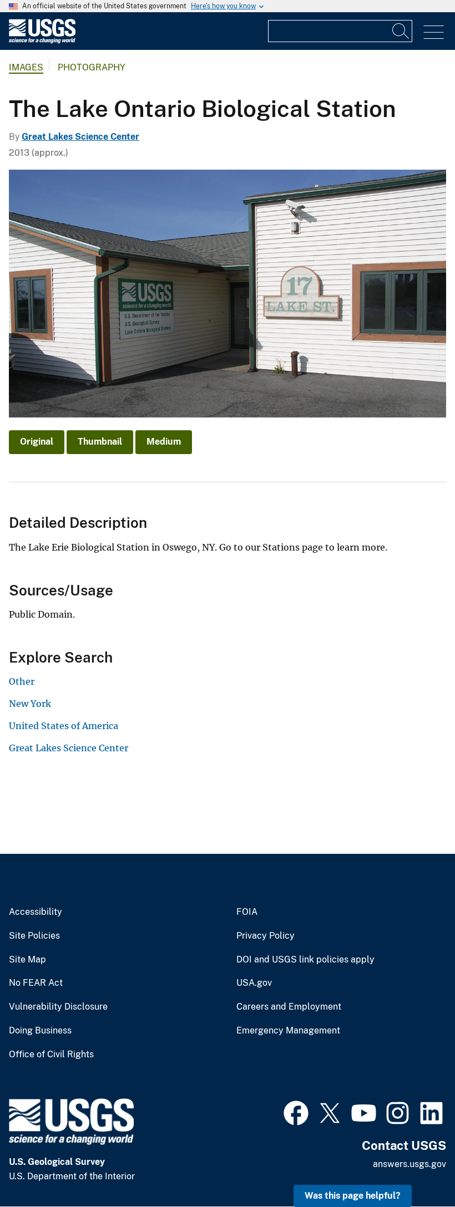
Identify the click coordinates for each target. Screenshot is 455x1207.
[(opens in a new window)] (296, 1111)
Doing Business (40, 1031)
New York (30, 703)
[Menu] (433, 32)
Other (21, 681)
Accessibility (35, 912)
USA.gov (254, 983)
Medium (163, 441)
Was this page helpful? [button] (353, 1195)
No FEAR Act (36, 983)
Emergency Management (288, 1031)
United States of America (63, 725)
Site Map (27, 960)
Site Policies (34, 936)
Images (26, 67)
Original (36, 441)
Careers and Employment (288, 1007)
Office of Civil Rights (51, 1055)
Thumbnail (100, 441)
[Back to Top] (415, 1167)
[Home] (42, 40)
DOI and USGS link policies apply (305, 960)
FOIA (246, 912)
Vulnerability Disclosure (58, 1007)
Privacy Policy (265, 936)
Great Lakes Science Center (80, 136)
